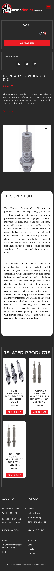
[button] (48, 7)
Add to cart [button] (14, 412)
